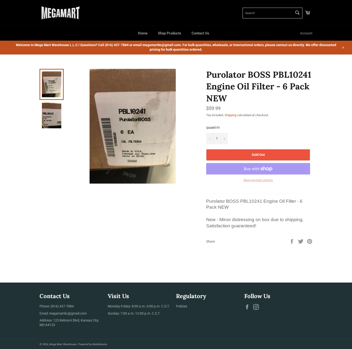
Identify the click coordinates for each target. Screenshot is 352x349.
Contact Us (200, 33)
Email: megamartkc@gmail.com (63, 313)
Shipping (230, 115)
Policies (181, 306)
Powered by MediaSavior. (93, 344)
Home (143, 33)
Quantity (213, 128)
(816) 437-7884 (62, 306)
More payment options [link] (258, 180)
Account (306, 33)
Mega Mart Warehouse (63, 344)
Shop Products (169, 33)
